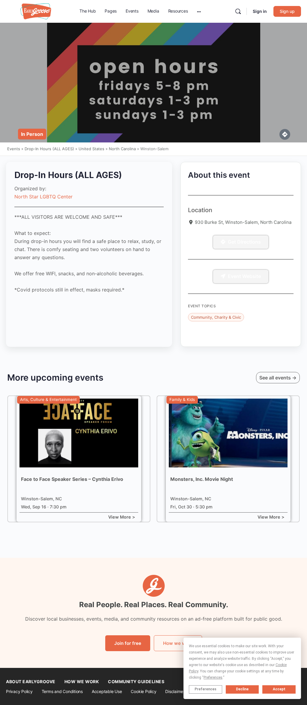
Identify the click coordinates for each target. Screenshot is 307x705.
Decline (242, 689)
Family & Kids (182, 399)
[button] (32, 134)
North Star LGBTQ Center (43, 197)
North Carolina (122, 148)
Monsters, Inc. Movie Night (201, 479)
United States (91, 148)
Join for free (127, 643)
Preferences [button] (213, 677)
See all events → (278, 378)
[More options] (199, 11)
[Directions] (284, 134)
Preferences (205, 689)
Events (13, 148)
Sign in (260, 11)
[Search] (238, 11)
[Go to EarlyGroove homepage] (36, 11)
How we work (178, 643)
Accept (279, 689)
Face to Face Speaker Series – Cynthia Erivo (72, 479)
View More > (121, 516)
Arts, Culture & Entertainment (48, 399)
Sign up (287, 11)
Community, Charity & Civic (216, 317)
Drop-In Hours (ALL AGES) (49, 148)
